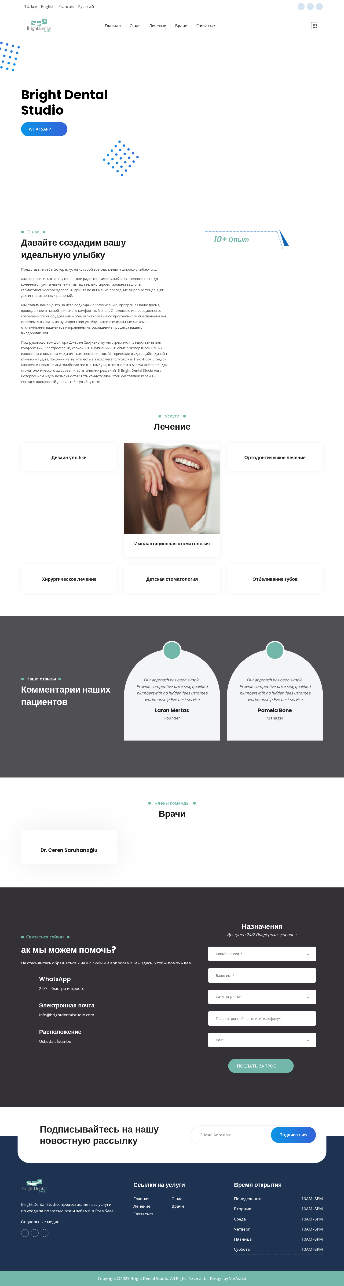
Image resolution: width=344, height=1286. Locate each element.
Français (66, 6)
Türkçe (30, 6)
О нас (135, 25)
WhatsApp (55, 979)
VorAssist (237, 1278)
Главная (113, 25)
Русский (86, 6)
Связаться (206, 25)
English (48, 6)
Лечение (157, 25)
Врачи (181, 25)
